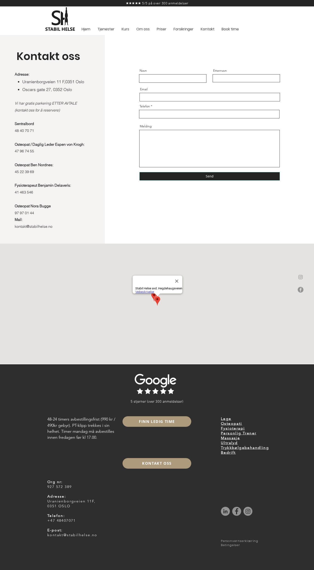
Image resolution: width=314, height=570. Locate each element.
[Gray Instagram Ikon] (300, 277)
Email (144, 89)
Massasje (230, 438)
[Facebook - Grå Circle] (300, 290)
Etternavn (220, 70)
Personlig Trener (238, 433)
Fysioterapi (233, 428)
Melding (146, 126)
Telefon (145, 106)
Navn (143, 70)
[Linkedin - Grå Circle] (225, 511)
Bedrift (228, 452)
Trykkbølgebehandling (245, 447)
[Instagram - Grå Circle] (247, 511)
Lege (226, 418)
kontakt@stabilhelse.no (33, 226)
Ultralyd (229, 443)
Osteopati (231, 423)
